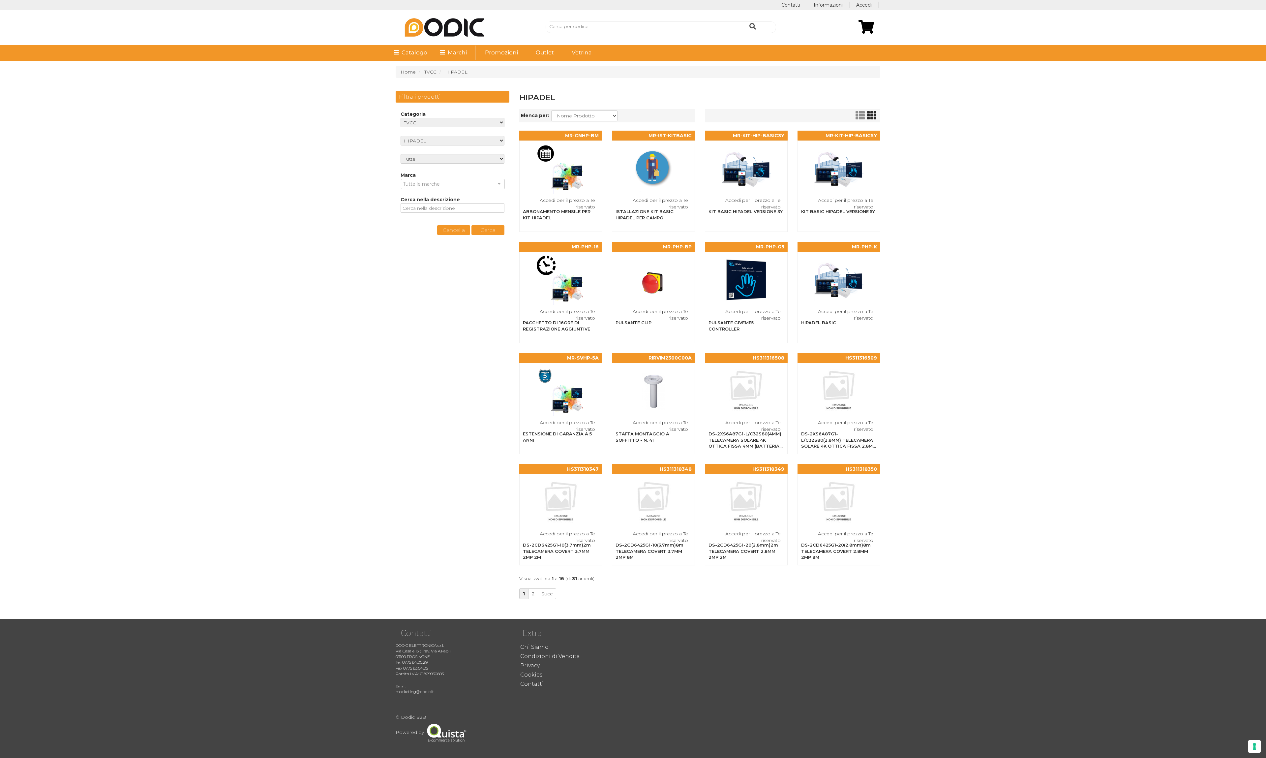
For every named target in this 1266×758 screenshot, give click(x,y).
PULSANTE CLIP (633, 322)
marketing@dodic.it (415, 691)
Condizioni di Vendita (550, 656)
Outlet (545, 52)
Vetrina (582, 52)
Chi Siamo (534, 647)
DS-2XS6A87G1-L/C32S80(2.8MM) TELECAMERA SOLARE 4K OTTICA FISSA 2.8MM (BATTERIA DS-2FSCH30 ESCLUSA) (839, 446)
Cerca (488, 230)
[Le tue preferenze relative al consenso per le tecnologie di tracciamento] (1254, 746)
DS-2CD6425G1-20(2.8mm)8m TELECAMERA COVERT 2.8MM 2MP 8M (836, 551)
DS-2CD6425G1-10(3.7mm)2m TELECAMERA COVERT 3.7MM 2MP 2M (557, 551)
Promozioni (501, 52)
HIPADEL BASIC (818, 322)
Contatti (790, 5)
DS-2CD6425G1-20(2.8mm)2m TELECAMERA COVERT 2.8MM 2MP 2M (743, 551)
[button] (453, 184)
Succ (547, 594)
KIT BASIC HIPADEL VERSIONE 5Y (838, 211)
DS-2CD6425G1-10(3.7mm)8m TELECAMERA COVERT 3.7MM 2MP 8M (649, 551)
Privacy (530, 665)
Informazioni (828, 5)
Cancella (454, 230)
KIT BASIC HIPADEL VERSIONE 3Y (745, 211)
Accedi (864, 5)
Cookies (531, 675)
